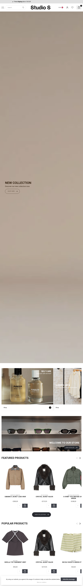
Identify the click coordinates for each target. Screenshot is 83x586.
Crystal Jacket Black (44, 496)
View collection (40, 514)
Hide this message (69, 579)
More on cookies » (42, 582)
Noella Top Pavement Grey (15, 562)
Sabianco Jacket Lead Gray (15, 496)
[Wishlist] (72, 7)
